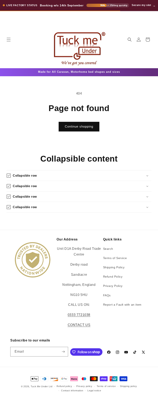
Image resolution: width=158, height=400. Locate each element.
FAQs (107, 295)
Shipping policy (128, 386)
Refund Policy (113, 276)
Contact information (72, 390)
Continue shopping (79, 126)
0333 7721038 (79, 315)
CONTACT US (79, 325)
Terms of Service (115, 258)
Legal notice (94, 390)
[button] (8, 39)
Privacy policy (84, 386)
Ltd (50, 386)
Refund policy (64, 386)
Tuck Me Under (39, 386)
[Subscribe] (63, 352)
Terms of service (106, 386)
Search (108, 248)
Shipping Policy (114, 267)
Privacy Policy (113, 285)
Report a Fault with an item (122, 304)
